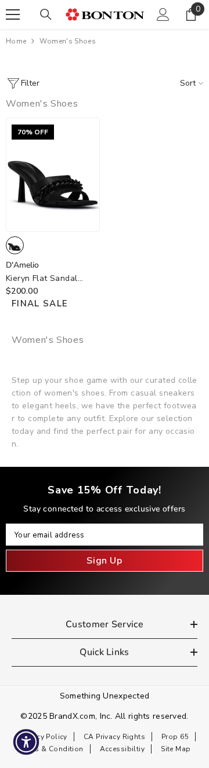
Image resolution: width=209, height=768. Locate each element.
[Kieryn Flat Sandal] (52, 174)
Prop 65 (175, 736)
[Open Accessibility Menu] (26, 742)
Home (16, 41)
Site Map (175, 749)
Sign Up (104, 560)
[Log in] (163, 14)
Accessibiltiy (122, 749)
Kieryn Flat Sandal (42, 279)
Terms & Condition (51, 749)
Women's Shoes (67, 41)
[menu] (13, 14)
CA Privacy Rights (114, 736)
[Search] (46, 14)
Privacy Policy (43, 736)
